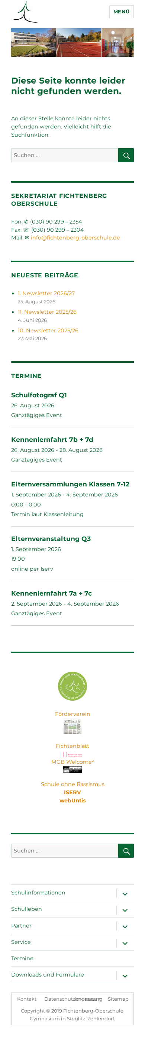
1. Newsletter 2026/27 (46, 293)
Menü (121, 11)
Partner (21, 925)
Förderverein (72, 714)
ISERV (72, 792)
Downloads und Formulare (47, 974)
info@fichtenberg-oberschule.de (75, 237)
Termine (22, 958)
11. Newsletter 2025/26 (47, 312)
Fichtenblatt (72, 746)
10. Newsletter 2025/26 (48, 330)
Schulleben (26, 909)
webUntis (72, 800)
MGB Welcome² (72, 762)
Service (21, 942)
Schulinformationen (38, 892)
